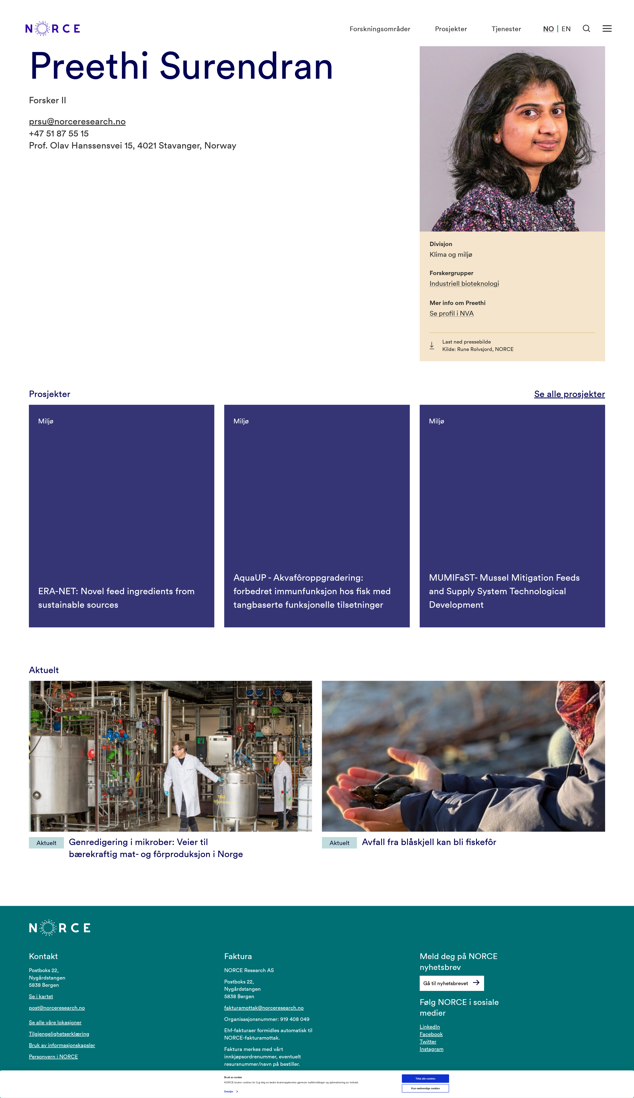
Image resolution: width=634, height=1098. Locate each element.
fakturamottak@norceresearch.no (264, 1007)
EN (566, 29)
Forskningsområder (380, 29)
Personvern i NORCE (53, 1056)
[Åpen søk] (586, 28)
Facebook (431, 1034)
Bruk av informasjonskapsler (62, 1045)
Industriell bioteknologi (464, 283)
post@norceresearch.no (57, 1007)
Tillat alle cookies (425, 1078)
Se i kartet (41, 996)
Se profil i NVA (452, 313)
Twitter (428, 1041)
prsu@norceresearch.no (77, 121)
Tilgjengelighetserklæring (59, 1034)
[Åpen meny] (607, 28)
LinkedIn (430, 1026)
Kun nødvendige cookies (425, 1088)
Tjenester (506, 29)
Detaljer (228, 1091)
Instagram (431, 1049)
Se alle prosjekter (569, 393)
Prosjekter (451, 29)
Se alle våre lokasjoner (55, 1022)
